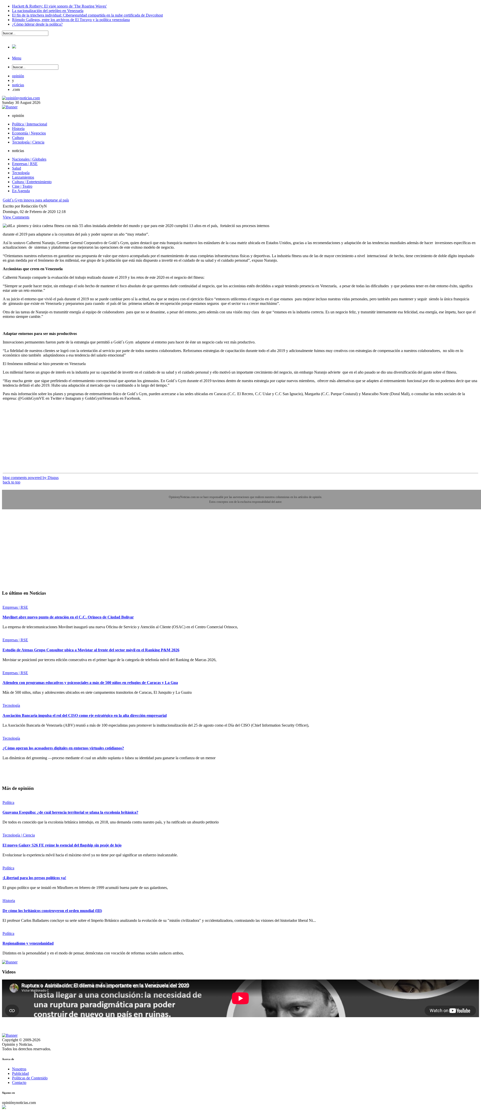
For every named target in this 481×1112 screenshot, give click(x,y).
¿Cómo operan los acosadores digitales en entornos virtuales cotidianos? (63, 748)
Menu (16, 58)
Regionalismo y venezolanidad (28, 943)
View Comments (16, 217)
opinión (18, 76)
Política (8, 802)
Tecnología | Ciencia (19, 835)
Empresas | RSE (15, 607)
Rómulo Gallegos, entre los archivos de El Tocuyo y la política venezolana (71, 20)
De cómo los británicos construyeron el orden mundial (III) (52, 911)
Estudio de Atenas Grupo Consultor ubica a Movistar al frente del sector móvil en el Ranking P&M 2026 (91, 650)
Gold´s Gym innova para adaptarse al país (36, 200)
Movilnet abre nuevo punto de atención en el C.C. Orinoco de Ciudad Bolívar (68, 617)
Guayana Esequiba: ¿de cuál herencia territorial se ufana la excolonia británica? (70, 812)
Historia (9, 900)
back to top (11, 482)
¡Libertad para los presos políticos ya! (34, 878)
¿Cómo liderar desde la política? (37, 24)
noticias (18, 85)
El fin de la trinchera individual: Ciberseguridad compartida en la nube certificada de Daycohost (87, 15)
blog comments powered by (31, 477)
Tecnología (11, 705)
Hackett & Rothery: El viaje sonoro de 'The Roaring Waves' (59, 6)
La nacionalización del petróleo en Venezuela (47, 11)
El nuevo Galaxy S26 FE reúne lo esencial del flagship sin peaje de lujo (62, 845)
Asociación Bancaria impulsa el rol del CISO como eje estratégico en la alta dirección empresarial (85, 715)
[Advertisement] (39, 553)
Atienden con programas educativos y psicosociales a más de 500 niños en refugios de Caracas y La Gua (90, 682)
